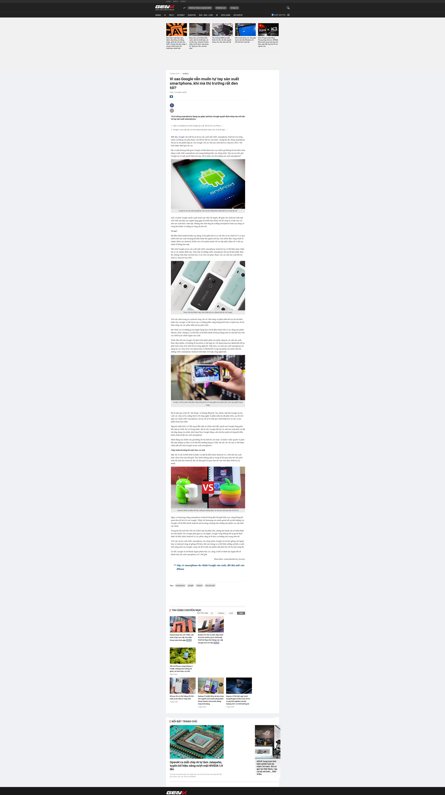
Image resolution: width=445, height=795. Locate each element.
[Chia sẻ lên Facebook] (172, 105)
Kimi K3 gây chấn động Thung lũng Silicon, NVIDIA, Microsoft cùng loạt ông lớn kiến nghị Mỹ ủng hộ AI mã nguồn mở (268, 42)
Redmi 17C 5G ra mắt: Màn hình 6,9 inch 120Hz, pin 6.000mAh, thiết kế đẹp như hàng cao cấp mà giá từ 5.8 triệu (210, 639)
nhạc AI (235, 8)
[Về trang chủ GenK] (165, 7)
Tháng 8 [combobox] (221, 613)
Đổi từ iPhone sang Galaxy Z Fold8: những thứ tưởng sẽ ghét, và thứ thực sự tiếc (181, 668)
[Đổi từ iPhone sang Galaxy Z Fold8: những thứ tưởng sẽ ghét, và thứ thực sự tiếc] (183, 656)
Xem (241, 613)
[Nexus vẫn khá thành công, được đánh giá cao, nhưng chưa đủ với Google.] (208, 285)
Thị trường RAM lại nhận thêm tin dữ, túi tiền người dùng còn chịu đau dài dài (221, 40)
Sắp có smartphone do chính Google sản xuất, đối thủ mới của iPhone (197, 126)
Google (182, 137)
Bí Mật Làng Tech (280, 15)
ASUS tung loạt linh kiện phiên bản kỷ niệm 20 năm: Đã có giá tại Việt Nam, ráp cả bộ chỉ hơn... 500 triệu (267, 767)
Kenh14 (175, 1)
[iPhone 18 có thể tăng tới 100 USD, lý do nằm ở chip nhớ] (183, 686)
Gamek (168, 1)
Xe (217, 15)
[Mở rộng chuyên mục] (288, 15)
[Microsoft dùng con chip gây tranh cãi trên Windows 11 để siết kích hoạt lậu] (245, 29)
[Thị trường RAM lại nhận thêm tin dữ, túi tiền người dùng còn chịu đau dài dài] (222, 29)
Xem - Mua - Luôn (206, 15)
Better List (222, 8)
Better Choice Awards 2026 (200, 8)
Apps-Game (225, 15)
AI (165, 15)
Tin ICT (171, 15)
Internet (181, 15)
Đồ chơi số (238, 15)
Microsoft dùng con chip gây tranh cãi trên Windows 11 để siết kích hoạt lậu (245, 40)
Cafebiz (183, 1)
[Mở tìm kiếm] (288, 7)
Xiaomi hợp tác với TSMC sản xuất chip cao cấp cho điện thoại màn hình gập (182, 637)
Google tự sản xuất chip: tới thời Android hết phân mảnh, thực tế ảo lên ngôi (199, 130)
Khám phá (192, 15)
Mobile (158, 15)
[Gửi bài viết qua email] (171, 97)
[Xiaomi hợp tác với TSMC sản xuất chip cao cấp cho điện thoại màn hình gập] (183, 624)
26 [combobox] (212, 613)
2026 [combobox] (231, 613)
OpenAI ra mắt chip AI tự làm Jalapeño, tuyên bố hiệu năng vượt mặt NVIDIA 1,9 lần (196, 765)
